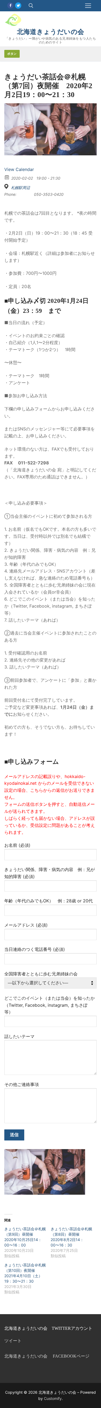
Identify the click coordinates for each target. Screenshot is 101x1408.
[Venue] (7, 186)
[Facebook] (10, 5)
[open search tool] (31, 5)
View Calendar (19, 169)
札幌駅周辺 (20, 187)
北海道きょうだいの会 (50, 32)
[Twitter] (18, 5)
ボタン (12, 54)
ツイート (13, 1340)
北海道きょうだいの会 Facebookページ (46, 1356)
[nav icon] (88, 5)
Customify (53, 1398)
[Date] (7, 177)
